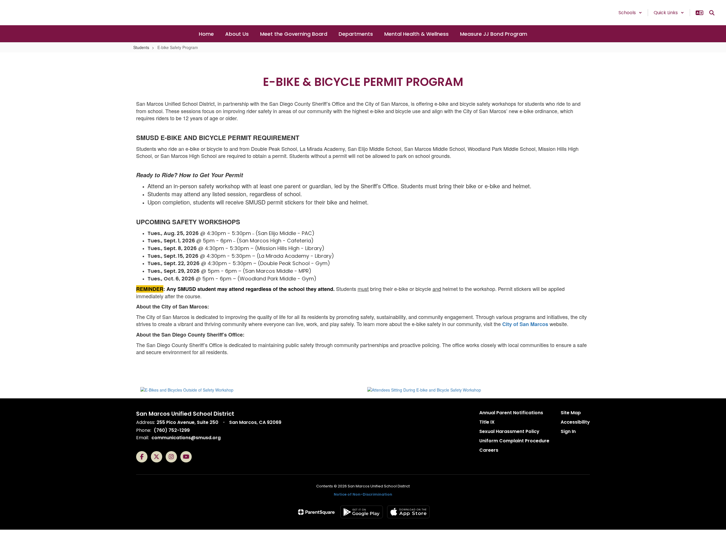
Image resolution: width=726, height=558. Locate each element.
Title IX (487, 422)
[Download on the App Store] (408, 512)
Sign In (568, 431)
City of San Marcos (525, 324)
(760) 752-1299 (172, 430)
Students (141, 47)
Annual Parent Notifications (511, 412)
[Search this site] (712, 13)
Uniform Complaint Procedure (514, 440)
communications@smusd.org (186, 437)
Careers (488, 450)
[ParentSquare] (316, 512)
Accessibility (575, 422)
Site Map (571, 412)
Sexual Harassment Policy (509, 431)
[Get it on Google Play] (361, 512)
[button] (630, 12)
